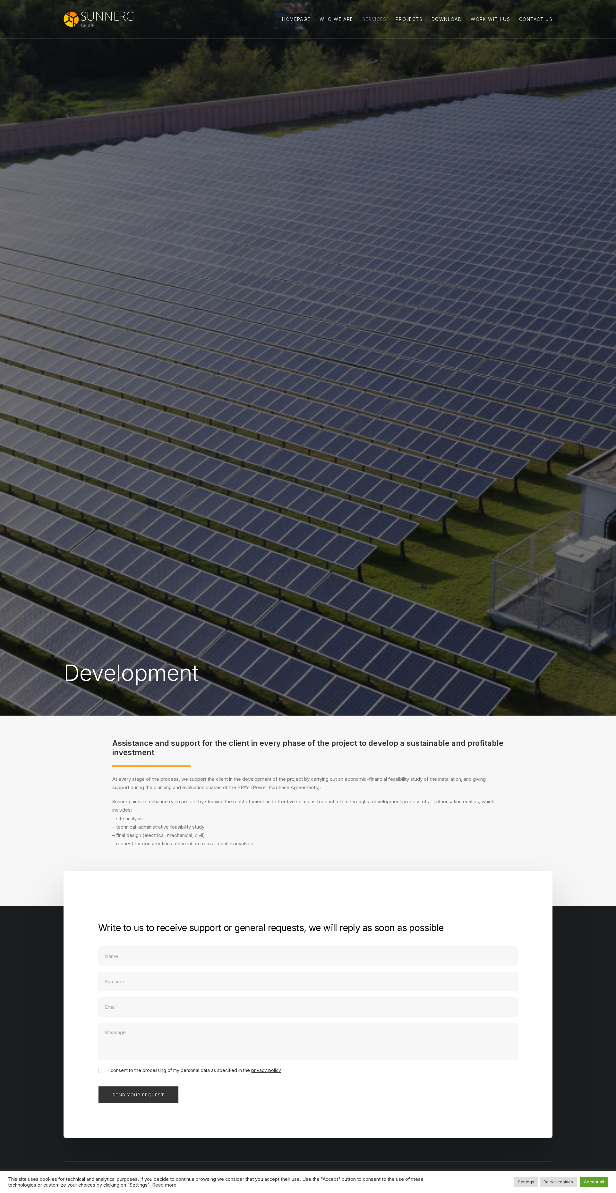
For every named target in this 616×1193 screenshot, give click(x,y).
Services (374, 19)
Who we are (336, 19)
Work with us (490, 19)
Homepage (296, 19)
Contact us (535, 19)
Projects (409, 19)
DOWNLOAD (447, 19)
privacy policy (266, 1070)
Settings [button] (526, 1181)
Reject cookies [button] (558, 1181)
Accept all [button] (594, 1181)
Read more (164, 1185)
